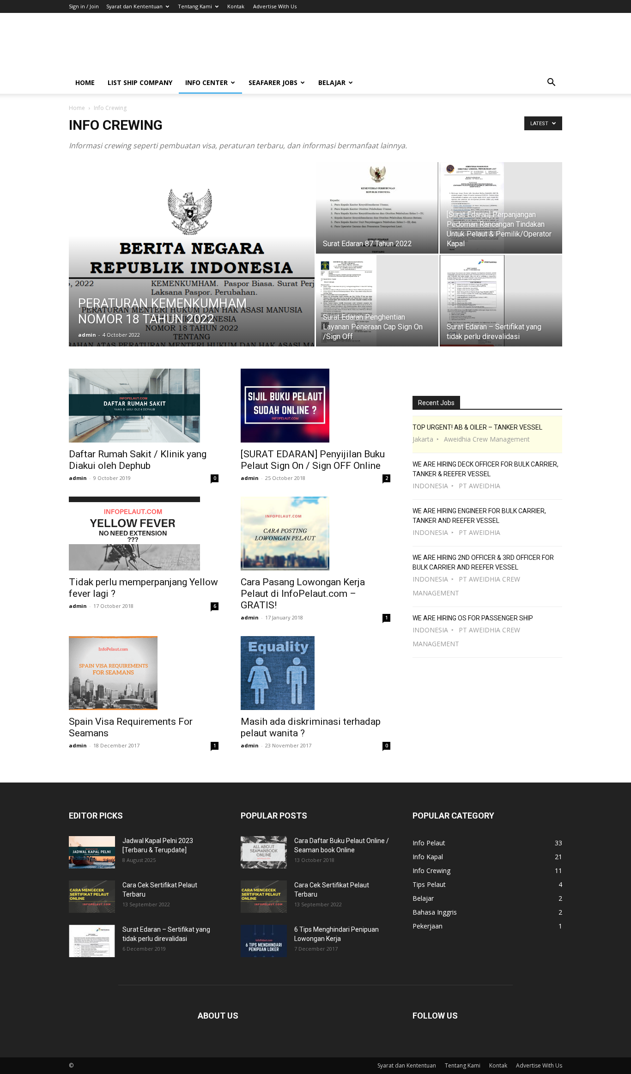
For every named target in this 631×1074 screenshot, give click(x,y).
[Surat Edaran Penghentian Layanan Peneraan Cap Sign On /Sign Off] (377, 300)
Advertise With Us (275, 6)
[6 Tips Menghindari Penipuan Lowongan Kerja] (264, 941)
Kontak (235, 6)
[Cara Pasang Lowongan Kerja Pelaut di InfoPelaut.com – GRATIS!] (315, 533)
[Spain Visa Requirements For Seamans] (143, 673)
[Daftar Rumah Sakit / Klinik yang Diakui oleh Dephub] (143, 406)
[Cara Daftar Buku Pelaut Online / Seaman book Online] (264, 852)
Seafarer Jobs (273, 82)
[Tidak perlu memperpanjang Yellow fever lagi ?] (143, 533)
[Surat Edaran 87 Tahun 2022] (377, 208)
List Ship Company (140, 82)
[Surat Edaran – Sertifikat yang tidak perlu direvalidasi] (501, 300)
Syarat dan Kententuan (134, 6)
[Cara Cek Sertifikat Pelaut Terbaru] (92, 896)
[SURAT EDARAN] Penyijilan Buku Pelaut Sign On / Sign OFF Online (313, 460)
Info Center (206, 82)
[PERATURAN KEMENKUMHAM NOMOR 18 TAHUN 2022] (192, 269)
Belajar (332, 82)
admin (87, 334)
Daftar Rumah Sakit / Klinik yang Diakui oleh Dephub (137, 460)
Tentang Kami (195, 6)
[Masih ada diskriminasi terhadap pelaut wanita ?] (315, 673)
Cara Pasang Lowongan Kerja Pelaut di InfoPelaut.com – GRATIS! (303, 593)
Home (85, 82)
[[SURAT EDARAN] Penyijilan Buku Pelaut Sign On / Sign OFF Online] (315, 406)
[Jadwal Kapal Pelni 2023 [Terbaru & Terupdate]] (92, 852)
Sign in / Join (84, 6)
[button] (551, 83)
